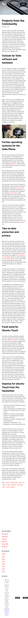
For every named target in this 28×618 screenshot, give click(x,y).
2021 (3, 566)
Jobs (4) (4, 539)
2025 (3, 556)
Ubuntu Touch (22, 482)
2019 (3, 571)
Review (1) (5, 546)
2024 (3, 559)
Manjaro (14, 163)
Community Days (14, 482)
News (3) (4, 541)
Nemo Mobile (13, 193)
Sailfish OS (13, 484)
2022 (3, 564)
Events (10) (5, 534)
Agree (17, 597)
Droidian (19, 188)
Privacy (7, 486)
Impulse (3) (5, 536)
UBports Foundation (12, 339)
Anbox (3, 486)
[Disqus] (14, 507)
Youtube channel (9, 258)
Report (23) (5, 544)
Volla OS (7, 482)
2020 (3, 569)
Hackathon (12, 486)
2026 (3, 554)
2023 (3, 561)
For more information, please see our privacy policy (6, 612)
